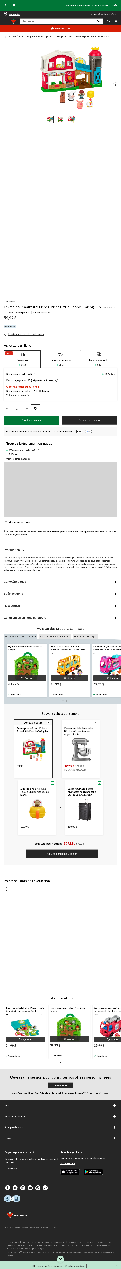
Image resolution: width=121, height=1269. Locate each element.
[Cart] (115, 21)
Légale (8, 1138)
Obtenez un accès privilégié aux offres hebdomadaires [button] (59, 1266)
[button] (99, 21)
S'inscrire (12, 1168)
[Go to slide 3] (71, 119)
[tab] (22, 359)
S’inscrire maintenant (98, 1093)
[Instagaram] (22, 1187)
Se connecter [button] (60, 1085)
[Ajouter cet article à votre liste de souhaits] (35, 408)
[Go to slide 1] (50, 119)
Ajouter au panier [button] (31, 420)
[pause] (14, 5)
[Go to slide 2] (60, 119)
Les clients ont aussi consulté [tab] (20, 636)
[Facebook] (7, 1187)
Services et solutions (15, 1116)
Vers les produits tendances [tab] (54, 636)
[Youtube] (30, 1187)
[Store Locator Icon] (6, 14)
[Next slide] (115, 5)
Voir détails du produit (18, 312)
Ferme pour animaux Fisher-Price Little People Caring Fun (52, 307)
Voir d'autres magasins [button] (18, 395)
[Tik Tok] (45, 1187)
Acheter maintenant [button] (89, 420)
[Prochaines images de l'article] (115, 85)
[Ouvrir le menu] (5, 21)
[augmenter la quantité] (6, 408)
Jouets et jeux (27, 36)
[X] (15, 1187)
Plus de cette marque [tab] (85, 636)
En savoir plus (67, 1163)
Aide (7, 1105)
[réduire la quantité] (27, 408)
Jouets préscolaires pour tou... (55, 36)
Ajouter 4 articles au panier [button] (62, 853)
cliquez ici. (21, 534)
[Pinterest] (37, 1187)
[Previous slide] (5, 5)
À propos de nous (14, 1127)
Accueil (12, 36)
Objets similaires (41, 312)
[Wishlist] (108, 21)
